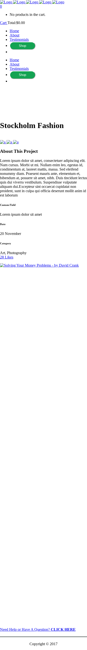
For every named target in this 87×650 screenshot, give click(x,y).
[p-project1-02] (10, 142)
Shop (22, 46)
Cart (3, 23)
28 (6, 257)
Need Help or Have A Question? (38, 629)
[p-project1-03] (3, 142)
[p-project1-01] (16, 142)
